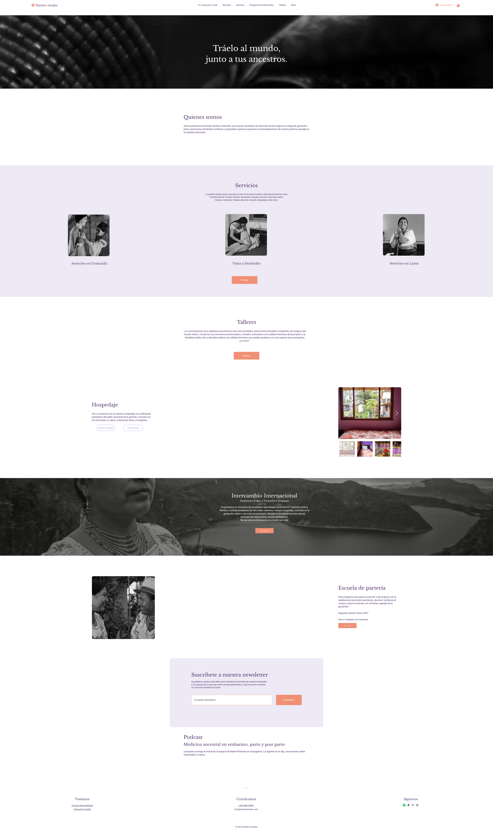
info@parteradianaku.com (246, 809)
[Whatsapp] (404, 805)
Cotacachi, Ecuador (82, 809)
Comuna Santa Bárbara (82, 805)
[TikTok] (408, 805)
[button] (458, 5)
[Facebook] (413, 805)
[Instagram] (417, 805)
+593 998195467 (246, 805)
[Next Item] (396, 413)
